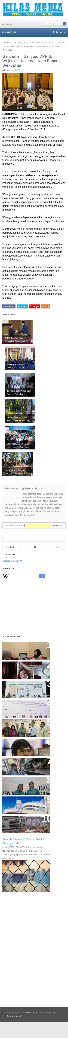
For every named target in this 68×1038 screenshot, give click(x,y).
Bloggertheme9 (14, 1016)
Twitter (23, 306)
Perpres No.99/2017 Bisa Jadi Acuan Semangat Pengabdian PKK (23, 784)
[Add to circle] (57, 32)
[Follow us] (60, 32)
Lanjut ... (58, 547)
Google (35, 306)
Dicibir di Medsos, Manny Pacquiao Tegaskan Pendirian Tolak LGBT (23, 745)
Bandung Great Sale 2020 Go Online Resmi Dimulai (23, 686)
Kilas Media (31, 1012)
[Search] (64, 23)
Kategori (10, 32)
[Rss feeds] (64, 32)
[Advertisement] (26, 611)
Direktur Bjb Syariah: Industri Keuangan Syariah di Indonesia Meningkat (24, 649)
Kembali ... (11, 547)
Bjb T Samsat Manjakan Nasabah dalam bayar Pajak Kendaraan (25, 763)
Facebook (9, 306)
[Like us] (53, 32)
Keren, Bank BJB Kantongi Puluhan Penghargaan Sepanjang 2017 (25, 707)
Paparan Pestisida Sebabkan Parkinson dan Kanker (22, 821)
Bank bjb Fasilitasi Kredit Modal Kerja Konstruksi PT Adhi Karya (25, 725)
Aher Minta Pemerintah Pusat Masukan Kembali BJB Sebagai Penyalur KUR (24, 803)
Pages (8, 23)
